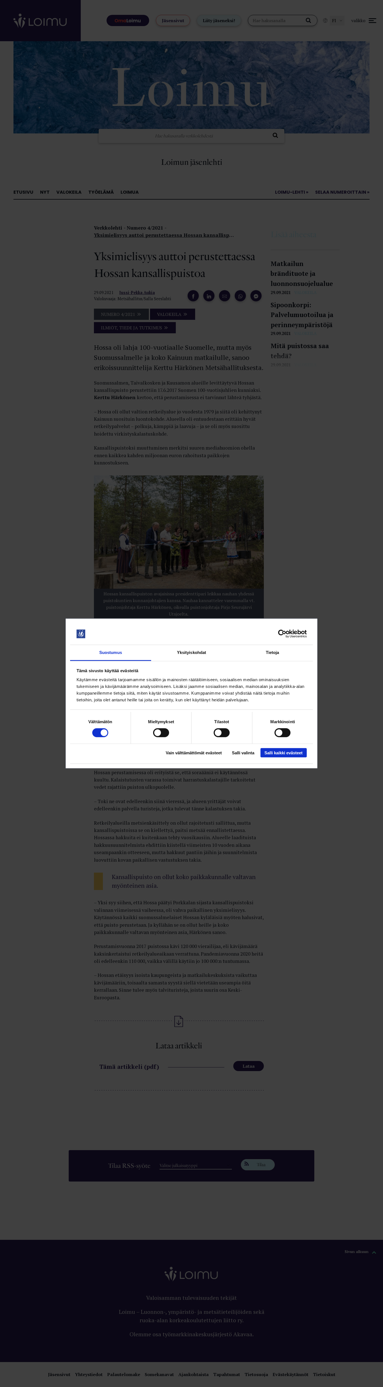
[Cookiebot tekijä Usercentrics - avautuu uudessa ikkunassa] (282, 634)
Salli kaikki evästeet (283, 752)
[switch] (161, 732)
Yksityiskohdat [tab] (191, 652)
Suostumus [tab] (110, 652)
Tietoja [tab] (272, 652)
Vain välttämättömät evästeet (194, 752)
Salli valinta (243, 752)
